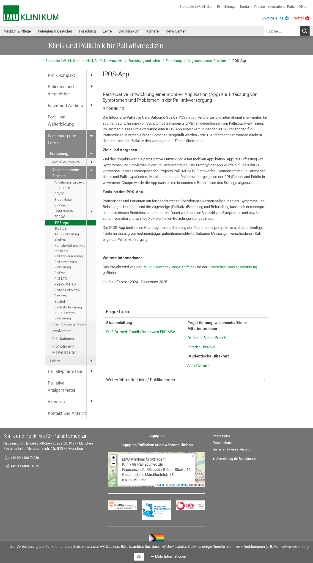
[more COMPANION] (91, 211)
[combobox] (287, 31)
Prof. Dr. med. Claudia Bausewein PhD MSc (140, 332)
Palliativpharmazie (65, 371)
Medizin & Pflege (17, 31)
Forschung (87, 31)
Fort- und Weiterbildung (61, 120)
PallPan (60, 273)
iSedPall (60, 240)
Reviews (61, 296)
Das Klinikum (129, 31)
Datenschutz (222, 443)
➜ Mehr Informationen (168, 556)
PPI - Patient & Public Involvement (69, 328)
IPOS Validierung (67, 234)
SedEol (60, 302)
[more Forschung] (91, 153)
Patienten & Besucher (55, 31)
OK (139, 557)
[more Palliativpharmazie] (91, 371)
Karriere (152, 31)
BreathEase (63, 200)
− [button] (113, 463)
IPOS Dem (62, 229)
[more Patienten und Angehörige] (91, 86)
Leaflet (159, 484)
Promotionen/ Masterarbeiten (64, 349)
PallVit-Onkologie (67, 290)
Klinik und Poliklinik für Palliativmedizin (106, 45)
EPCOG (60, 217)
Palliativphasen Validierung (66, 264)
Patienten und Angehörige (61, 90)
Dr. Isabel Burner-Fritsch (206, 338)
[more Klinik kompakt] (91, 75)
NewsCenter (176, 31)
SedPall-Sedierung (68, 307)
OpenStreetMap (178, 484)
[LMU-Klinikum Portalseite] (30, 13)
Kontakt (246, 7)
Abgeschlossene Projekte (207, 61)
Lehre (107, 31)
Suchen (305, 31)
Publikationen (63, 339)
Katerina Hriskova (201, 347)
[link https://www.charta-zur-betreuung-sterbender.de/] (122, 505)
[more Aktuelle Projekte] (91, 162)
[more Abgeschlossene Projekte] (91, 170)
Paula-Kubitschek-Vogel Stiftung (169, 267)
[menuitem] (17, 31)
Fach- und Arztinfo (65, 105)
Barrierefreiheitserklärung (231, 449)
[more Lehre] (91, 361)
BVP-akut (62, 205)
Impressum (221, 436)
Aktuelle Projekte (66, 162)
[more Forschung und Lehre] (91, 135)
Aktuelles (56, 401)
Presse (259, 7)
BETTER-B (62, 188)
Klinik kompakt (61, 75)
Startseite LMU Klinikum (196, 7)
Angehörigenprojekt (69, 182)
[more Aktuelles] (91, 401)
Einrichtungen (227, 7)
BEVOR (60, 194)
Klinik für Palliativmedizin (104, 61)
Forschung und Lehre (144, 61)
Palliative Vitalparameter (62, 386)
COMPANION (64, 211)
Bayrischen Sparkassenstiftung (232, 267)
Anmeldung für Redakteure (236, 459)
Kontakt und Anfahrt (67, 413)
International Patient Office (287, 7)
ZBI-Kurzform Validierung (65, 315)
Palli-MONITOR (65, 284)
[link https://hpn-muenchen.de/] (190, 505)
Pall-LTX (61, 279)
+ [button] (113, 457)
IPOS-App (62, 223)
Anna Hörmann (198, 365)
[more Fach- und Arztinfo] (91, 105)
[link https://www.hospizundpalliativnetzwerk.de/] (156, 510)
